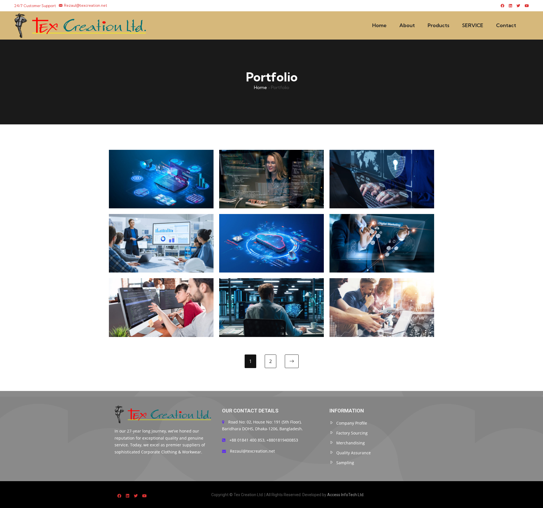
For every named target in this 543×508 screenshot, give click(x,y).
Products (438, 25)
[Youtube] (527, 5)
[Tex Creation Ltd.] (81, 25)
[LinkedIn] (510, 5)
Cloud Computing (271, 230)
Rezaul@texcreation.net (85, 5)
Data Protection (271, 294)
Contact (506, 25)
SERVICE (472, 25)
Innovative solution (382, 294)
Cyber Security (382, 166)
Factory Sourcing (352, 433)
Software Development (271, 166)
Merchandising (350, 443)
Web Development (161, 294)
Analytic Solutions (161, 166)
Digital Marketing (381, 230)
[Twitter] (518, 5)
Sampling (345, 462)
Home (379, 25)
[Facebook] (502, 5)
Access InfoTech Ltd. (345, 494)
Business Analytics (161, 230)
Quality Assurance (353, 452)
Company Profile (351, 423)
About (407, 25)
